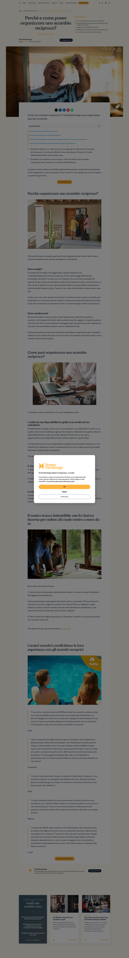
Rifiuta (64, 492)
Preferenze (64, 496)
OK (64, 487)
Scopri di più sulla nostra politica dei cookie (60, 481)
